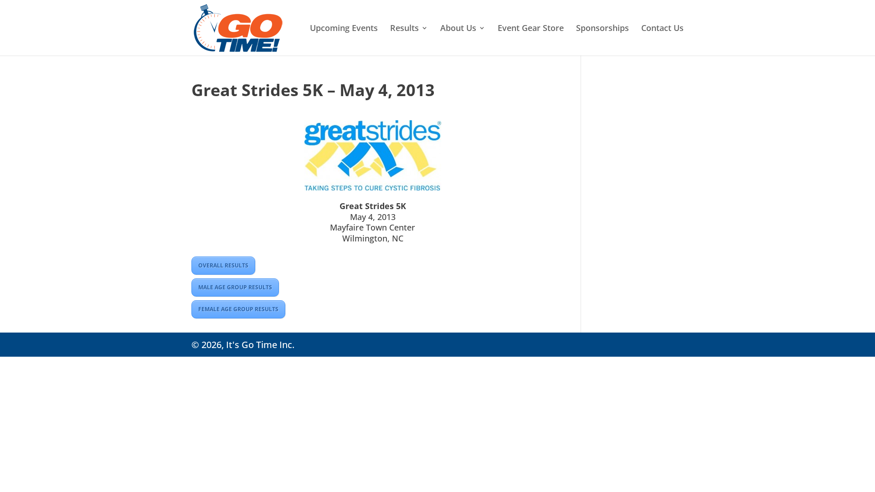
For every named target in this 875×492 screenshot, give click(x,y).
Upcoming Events (344, 29)
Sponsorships (602, 29)
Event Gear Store (531, 29)
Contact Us (662, 29)
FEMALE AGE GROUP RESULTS (238, 309)
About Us (458, 29)
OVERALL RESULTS (223, 265)
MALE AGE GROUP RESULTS (235, 287)
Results (404, 29)
